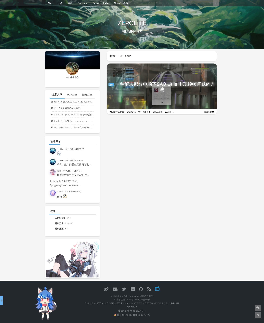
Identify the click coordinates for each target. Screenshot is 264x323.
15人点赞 (159, 112)
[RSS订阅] (149, 290)
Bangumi (82, 3)
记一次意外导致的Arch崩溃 (67, 108)
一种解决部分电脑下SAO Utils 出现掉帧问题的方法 (165, 86)
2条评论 (132, 112)
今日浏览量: (61, 218)
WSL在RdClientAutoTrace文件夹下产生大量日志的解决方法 (74, 127)
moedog (148, 303)
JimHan (170, 112)
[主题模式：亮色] (216, 3)
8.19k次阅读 (145, 112)
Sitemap (132, 307)
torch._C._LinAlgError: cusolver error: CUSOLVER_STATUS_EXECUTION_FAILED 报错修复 (74, 121)
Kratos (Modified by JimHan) (112, 303)
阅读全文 (208, 112)
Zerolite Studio (100, 3)
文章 (60, 3)
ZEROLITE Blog (129, 296)
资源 (70, 3)
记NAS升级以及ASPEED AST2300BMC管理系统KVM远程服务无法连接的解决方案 (74, 102)
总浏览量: (60, 223)
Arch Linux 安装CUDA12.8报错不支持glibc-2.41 (74, 114)
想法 (111, 84)
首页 (50, 3)
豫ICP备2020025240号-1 (132, 311)
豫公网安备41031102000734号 (133, 315)
